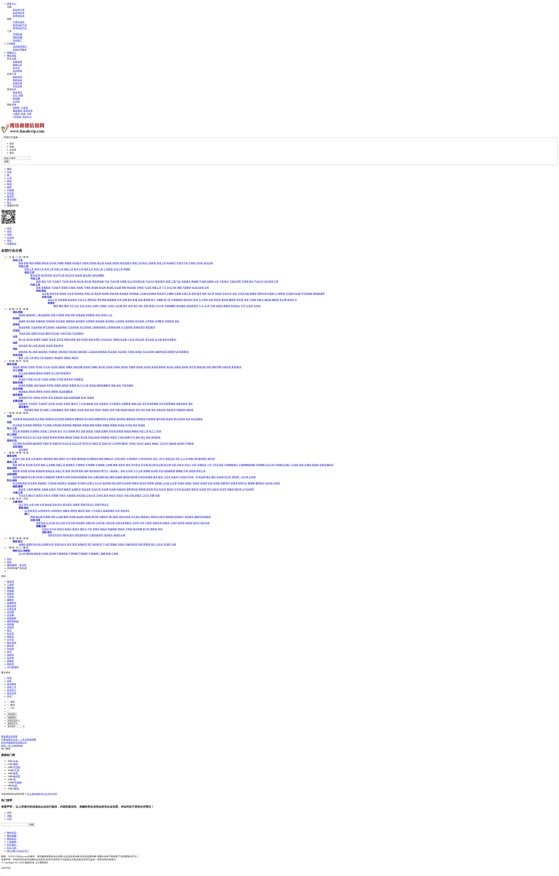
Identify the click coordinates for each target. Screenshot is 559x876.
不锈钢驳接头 (231, 465)
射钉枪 (72, 281)
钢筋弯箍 (216, 367)
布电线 (85, 425)
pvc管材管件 (30, 511)
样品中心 (27, 117)
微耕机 (54, 391)
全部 (9, 678)
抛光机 (45, 263)
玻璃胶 (146, 471)
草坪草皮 (135, 465)
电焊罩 (97, 293)
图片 (12, 705)
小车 (209, 465)
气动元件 (150, 281)
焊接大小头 (106, 315)
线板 (148, 410)
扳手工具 (78, 269)
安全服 (45, 293)
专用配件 (159, 321)
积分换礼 (11, 845)
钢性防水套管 (158, 517)
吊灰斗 (187, 465)
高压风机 (112, 352)
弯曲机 (132, 367)
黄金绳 (202, 477)
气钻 (107, 281)
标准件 (16, 459)
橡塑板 (251, 483)
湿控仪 (196, 523)
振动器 (154, 367)
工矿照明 (17, 443)
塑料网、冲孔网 (240, 477)
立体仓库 (90, 495)
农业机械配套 (66, 391)
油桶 (124, 300)
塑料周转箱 (132, 489)
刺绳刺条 (82, 477)
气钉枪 (65, 281)
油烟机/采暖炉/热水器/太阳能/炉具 (36, 544)
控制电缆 (49, 419)
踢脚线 (179, 471)
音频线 (105, 425)
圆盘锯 (39, 373)
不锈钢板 (100, 465)
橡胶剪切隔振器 (202, 517)
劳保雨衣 (79, 293)
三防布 (167, 477)
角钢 (108, 553)
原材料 (16, 107)
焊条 (67, 315)
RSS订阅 (11, 848)
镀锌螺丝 (181, 306)
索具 (128, 465)
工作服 (142, 293)
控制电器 (17, 437)
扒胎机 (72, 287)
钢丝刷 (124, 410)
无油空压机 (24, 333)
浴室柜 (167, 544)
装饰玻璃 (40, 471)
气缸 (178, 281)
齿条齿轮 (58, 397)
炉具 (119, 300)
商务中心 (11, 3)
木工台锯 (23, 373)
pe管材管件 (56, 511)
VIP (12, 708)
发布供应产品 (20, 25)
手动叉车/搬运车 (27, 495)
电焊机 (22, 315)
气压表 (147, 287)
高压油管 (86, 489)
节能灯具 (47, 443)
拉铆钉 (103, 306)
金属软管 (76, 489)
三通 (173, 281)
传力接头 (135, 517)
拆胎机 (64, 287)
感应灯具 (96, 443)
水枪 (36, 504)
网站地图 (11, 836)
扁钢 (103, 553)
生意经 (16, 101)
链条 (65, 397)
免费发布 (11, 243)
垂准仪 (75, 529)
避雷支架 (170, 459)
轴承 (9, 169)
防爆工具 (60, 465)
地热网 (73, 477)
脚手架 (21, 465)
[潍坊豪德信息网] (23, 134)
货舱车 (138, 495)
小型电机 (149, 321)
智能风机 (102, 352)
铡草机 (39, 391)
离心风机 (33, 352)
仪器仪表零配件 (123, 523)
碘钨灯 (125, 443)
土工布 (184, 459)
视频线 (113, 425)
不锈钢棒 (90, 465)
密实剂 (143, 483)
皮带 (206, 287)
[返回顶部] (1, 873)
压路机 (177, 367)
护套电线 (57, 425)
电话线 (121, 425)
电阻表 (121, 529)
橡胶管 (67, 489)
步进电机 (120, 321)
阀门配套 (113, 517)
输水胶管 (186, 489)
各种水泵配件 (169, 339)
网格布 (135, 483)
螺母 (66, 306)
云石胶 (129, 471)
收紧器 (119, 431)
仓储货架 (71, 495)
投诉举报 (17, 71)
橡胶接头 (145, 517)
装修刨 (47, 373)
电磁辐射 (112, 529)
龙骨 (28, 459)
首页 (9, 228)
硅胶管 (52, 489)
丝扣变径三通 (271, 281)
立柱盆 (159, 544)
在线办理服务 (20, 49)
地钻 (118, 385)
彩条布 (174, 477)
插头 (143, 437)
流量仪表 (90, 523)
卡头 (65, 431)
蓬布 (155, 477)
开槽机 (60, 263)
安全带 (70, 293)
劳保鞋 (62, 293)
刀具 (26, 358)
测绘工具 (68, 269)
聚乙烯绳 (110, 477)
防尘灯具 (77, 443)
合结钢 (44, 553)
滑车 (78, 431)
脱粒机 (32, 391)
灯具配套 (189, 443)
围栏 (213, 477)
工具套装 (108, 269)
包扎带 (210, 293)
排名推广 (17, 40)
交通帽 (170, 293)
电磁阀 (194, 281)
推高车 (39, 495)
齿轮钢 (52, 553)
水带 (42, 504)
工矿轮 (145, 495)
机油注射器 (198, 287)
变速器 (90, 397)
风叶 (143, 410)
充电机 (140, 287)
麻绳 (150, 477)
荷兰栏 (227, 477)
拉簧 (210, 300)
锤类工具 (88, 269)
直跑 (83, 431)
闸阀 (32, 517)
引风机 (131, 352)
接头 (251, 281)
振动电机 (80, 321)
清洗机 (92, 385)
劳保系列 (161, 293)
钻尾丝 (219, 306)
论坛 (15, 95)
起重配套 (126, 404)
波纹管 (121, 465)
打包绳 (182, 477)
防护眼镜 (151, 293)
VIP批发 (17, 117)
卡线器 (97, 431)
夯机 (209, 367)
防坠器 (112, 431)
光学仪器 (70, 523)
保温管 (196, 483)
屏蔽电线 (77, 425)
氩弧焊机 (31, 315)
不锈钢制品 (177, 300)
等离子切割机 (58, 315)
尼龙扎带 (227, 293)
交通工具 (186, 293)
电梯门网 (192, 459)
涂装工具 (60, 471)
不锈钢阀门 (94, 553)
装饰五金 (50, 471)
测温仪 (103, 529)
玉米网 (252, 477)
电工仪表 (37, 437)
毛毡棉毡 (82, 483)
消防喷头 (108, 535)
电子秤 (146, 529)
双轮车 (119, 495)
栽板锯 (32, 373)
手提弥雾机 (127, 385)
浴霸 (140, 544)
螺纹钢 (29, 553)
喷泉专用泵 (94, 339)
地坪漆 (74, 471)
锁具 (9, 187)
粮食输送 (23, 391)
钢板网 (23, 477)
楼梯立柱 (109, 459)
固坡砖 (315, 465)
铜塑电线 (37, 425)
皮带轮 (44, 397)
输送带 (10, 196)
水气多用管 (248, 489)
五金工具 (118, 269)
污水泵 (131, 339)
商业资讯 (17, 92)
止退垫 (249, 306)
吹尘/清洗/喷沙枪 (136, 281)
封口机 (37, 379)
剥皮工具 (143, 431)
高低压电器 (94, 437)
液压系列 (87, 275)
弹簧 (66, 410)
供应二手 (11, 687)
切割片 (98, 410)
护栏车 (47, 495)
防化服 (296, 293)
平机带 (59, 489)
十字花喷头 (96, 511)
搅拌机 (115, 263)
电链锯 (42, 385)
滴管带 (149, 489)
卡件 (71, 306)
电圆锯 (68, 263)
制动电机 (100, 321)
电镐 (26, 263)
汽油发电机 (37, 327)
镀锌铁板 (81, 459)
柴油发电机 (24, 327)
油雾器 (210, 281)
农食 (23, 114)
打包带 (59, 379)
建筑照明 (37, 443)
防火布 (98, 483)
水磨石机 (226, 367)
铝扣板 (31, 471)
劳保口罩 (89, 293)
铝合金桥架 (197, 419)
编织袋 (267, 300)
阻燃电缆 (69, 419)
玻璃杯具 (82, 544)
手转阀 (245, 281)
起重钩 (307, 465)
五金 (9, 172)
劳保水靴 (114, 293)
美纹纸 (218, 293)
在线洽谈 (17, 83)
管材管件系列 (55, 535)
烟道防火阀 (119, 535)
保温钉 (188, 483)
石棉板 (44, 489)
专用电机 (90, 321)
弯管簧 (217, 300)
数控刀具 (39, 358)
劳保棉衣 (124, 293)
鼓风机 (138, 352)
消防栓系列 (68, 535)
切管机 (31, 367)
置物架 (113, 544)
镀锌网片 (202, 459)
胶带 (194, 293)
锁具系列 (188, 300)
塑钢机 (126, 269)
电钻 (31, 263)
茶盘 (74, 544)
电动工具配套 (149, 263)
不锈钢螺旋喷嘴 (247, 465)
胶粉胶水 (62, 483)
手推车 (62, 495)
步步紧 (118, 306)
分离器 (123, 281)
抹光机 (147, 367)
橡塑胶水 (260, 483)
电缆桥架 (104, 437)
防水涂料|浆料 (20, 483)
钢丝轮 (131, 410)
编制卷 (275, 300)
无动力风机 (148, 352)
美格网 (58, 477)
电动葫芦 (23, 404)
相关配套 (156, 437)
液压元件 (70, 275)
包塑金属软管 (327, 465)
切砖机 (117, 367)
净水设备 (149, 339)
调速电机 (70, 321)
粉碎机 (47, 391)
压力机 (172, 287)
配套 (74, 459)
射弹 (130, 306)
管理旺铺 (17, 34)
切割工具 (58, 269)
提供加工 (11, 690)
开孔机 (46, 367)
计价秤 (135, 523)
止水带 (173, 483)
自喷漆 (192, 471)
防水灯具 (67, 443)
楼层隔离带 (319, 293)
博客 (21, 95)
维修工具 (156, 287)
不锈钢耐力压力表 (264, 465)
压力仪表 (50, 523)
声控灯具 (86, 443)
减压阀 (79, 517)
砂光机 (52, 263)
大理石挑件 (120, 459)
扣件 (194, 465)
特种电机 (50, 321)
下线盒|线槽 (124, 437)
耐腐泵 (37, 339)
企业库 (10, 237)
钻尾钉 (96, 306)
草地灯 (132, 443)
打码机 (44, 379)
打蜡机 (192, 263)
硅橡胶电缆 (100, 419)
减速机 (22, 321)
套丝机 (86, 367)
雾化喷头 (67, 504)
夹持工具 (49, 269)
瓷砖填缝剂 (95, 471)
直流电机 (110, 321)
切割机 (85, 263)
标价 (12, 702)
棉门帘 (167, 300)
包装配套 (78, 379)
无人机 (22, 553)
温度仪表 (40, 523)
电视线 (98, 425)
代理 (29, 114)
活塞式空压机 (38, 333)
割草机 (22, 385)
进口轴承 (44, 410)
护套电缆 (150, 419)
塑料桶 (142, 489)
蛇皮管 (162, 489)
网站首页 (11, 832)
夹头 (60, 431)
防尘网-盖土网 (148, 465)
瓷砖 (9, 181)
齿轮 (177, 321)
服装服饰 (17, 110)
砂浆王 (90, 483)
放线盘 (89, 431)
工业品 (24, 107)
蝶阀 (65, 517)
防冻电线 (27, 425)
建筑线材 (48, 459)
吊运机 (59, 404)
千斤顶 (165, 287)
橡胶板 (37, 489)
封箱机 (52, 379)
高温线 (141, 425)
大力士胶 (138, 471)
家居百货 (28, 110)
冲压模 (80, 410)
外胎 (126, 495)
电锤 (21, 263)
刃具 (31, 358)
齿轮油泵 (139, 339)
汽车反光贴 (243, 293)
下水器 (105, 544)
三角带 (29, 489)
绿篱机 (57, 385)
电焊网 (16, 477)
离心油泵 (33, 345)
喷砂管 (238, 489)
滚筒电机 (130, 321)
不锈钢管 (80, 465)
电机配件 (58, 358)
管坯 (209, 489)
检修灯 (155, 443)
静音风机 (23, 352)
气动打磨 (114, 281)
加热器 (188, 523)
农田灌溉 (62, 300)
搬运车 (74, 404)
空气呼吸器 (307, 293)
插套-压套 (136, 404)
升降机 (66, 404)
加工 (9, 202)
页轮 (138, 410)
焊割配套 (90, 315)
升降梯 (54, 495)
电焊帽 (105, 293)
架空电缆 (59, 419)
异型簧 (239, 300)
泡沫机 (199, 263)
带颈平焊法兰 (87, 504)
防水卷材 (32, 483)
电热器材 (80, 523)
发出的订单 (18, 10)
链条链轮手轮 (26, 397)
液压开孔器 (59, 275)
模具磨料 (29, 410)
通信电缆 (121, 419)
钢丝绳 (89, 404)
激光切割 (11, 199)
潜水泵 (29, 339)
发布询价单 (18, 13)
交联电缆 (17, 419)
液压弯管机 (46, 275)
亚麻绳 (118, 477)
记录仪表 (100, 523)
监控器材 (23, 449)
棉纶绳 (133, 477)
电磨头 (105, 410)
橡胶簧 (232, 300)
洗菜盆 (121, 544)
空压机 (10, 193)
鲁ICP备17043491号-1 (18, 851)
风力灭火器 (83, 385)
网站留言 (11, 839)
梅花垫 (75, 358)
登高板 (43, 431)
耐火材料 (117, 483)
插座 (148, 437)
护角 (185, 471)
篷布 (130, 300)
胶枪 (81, 471)
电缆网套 (25, 431)
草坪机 (50, 385)
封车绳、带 (192, 477)
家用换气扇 (173, 352)
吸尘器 (100, 263)
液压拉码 (208, 263)
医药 (17, 788)
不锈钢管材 (62, 553)
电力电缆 (39, 419)
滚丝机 (16, 367)
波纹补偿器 (124, 517)
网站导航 (11, 55)
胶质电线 (67, 425)
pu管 (216, 281)
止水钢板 (50, 465)
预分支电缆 (179, 419)
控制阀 (87, 517)
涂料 (86, 471)
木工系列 (56, 373)
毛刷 (117, 410)
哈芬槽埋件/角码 (95, 459)
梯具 (15, 465)
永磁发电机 (61, 327)
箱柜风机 (82, 352)
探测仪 (96, 529)
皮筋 (234, 293)
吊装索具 (103, 404)
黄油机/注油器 (114, 287)
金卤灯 (147, 443)
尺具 (89, 529)
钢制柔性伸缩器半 (174, 517)
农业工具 (52, 300)
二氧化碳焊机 (43, 315)
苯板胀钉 (42, 483)
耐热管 (195, 489)
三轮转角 (52, 431)
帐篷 (135, 300)
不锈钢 (10, 190)
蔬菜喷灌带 (109, 511)
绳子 (153, 300)
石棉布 (180, 483)
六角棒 (108, 465)
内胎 (131, 495)
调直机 (61, 367)
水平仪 (52, 529)
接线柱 (67, 358)
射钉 (125, 306)
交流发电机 (73, 327)
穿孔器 (16, 431)
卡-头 (201, 306)
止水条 (165, 483)
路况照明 (27, 443)
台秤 (142, 523)
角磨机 (37, 263)
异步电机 (31, 321)
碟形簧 (224, 300)
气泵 (49, 281)
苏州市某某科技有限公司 (14, 742)
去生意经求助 (50, 794)
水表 (31, 504)
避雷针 (62, 459)
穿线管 (113, 437)
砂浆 (210, 483)
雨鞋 (204, 293)
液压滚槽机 (98, 275)
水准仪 (45, 529)
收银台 (260, 300)
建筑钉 (39, 459)
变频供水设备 (120, 339)
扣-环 (207, 306)
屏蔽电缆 (79, 419)
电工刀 (152, 431)
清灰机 (109, 367)
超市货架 (81, 495)
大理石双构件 (146, 459)
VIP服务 (11, 43)
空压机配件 (78, 333)
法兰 (21, 504)
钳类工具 (29, 269)
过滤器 (295, 465)
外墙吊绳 (142, 477)
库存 (9, 696)
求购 (9, 816)
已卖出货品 (18, 22)
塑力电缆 (89, 419)
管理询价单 (18, 16)
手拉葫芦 (33, 404)
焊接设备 (80, 315)
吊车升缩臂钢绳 (150, 404)
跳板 (43, 465)
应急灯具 (106, 443)
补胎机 (79, 287)
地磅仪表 (157, 523)
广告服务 (11, 842)
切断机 (69, 367)
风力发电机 (85, 327)
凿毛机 (101, 367)
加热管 (181, 523)
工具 (9, 178)
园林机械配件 (104, 385)
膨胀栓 (226, 306)
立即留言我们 (20, 46)
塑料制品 (92, 300)
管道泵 (52, 339)
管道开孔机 (182, 263)
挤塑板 (150, 483)
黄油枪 (94, 287)
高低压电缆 (28, 419)
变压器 (83, 437)
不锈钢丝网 (49, 477)
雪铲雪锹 (102, 300)
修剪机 (65, 385)
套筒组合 (235, 306)
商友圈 (16, 98)
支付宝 (16, 68)
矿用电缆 (111, 419)
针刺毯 (276, 483)
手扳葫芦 (43, 404)
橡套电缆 (131, 419)
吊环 (177, 459)
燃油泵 (41, 345)
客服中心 (11, 52)
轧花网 (66, 477)
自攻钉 (88, 306)
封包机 (22, 379)
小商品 (16, 114)
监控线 (128, 425)
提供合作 (11, 693)
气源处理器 (235, 281)
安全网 (29, 465)
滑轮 (190, 404)
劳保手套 (54, 293)
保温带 (203, 483)
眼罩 (199, 293)
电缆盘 (46, 437)
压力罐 (158, 339)
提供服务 (11, 684)
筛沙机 (170, 367)
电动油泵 (131, 287)
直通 (168, 281)
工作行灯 (164, 443)
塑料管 (73, 511)
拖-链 (83, 397)
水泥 (33, 459)
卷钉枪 (80, 281)
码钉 (141, 306)
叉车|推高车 (115, 404)
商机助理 (17, 77)
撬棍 (179, 287)
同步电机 (139, 321)
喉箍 (115, 465)
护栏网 (39, 477)
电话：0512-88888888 (12, 745)
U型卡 (161, 459)
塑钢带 (253, 293)
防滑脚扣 (35, 431)
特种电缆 (141, 419)
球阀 (53, 517)
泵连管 (223, 489)
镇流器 (180, 443)
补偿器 (202, 489)
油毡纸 (268, 483)
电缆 (9, 184)
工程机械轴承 (56, 410)
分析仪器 (110, 523)
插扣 (301, 465)
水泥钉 (111, 306)
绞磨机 (104, 431)
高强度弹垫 (192, 306)
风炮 (38, 281)
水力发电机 (127, 327)
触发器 (172, 443)
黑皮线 (169, 419)
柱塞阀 (46, 517)
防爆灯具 (57, 443)
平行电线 (47, 425)
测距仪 (83, 529)
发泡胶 (23, 471)
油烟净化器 (161, 352)
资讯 (9, 240)
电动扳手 (77, 263)
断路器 (68, 437)
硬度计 (152, 306)
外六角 (160, 306)
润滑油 (36, 397)
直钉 (135, 306)
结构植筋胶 (169, 471)
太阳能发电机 (99, 327)
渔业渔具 (72, 300)
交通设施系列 (96, 535)
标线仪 (68, 529)
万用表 (128, 529)
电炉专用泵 (82, 339)
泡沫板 (216, 483)
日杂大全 (82, 300)
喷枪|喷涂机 (98, 281)
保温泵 (49, 345)
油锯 (36, 385)
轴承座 (189, 410)
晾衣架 (133, 544)
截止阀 (39, 517)
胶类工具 (201, 471)
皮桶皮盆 (202, 465)
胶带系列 (68, 379)
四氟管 (230, 489)
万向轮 (99, 495)
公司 (9, 819)
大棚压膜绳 (99, 477)
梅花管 (81, 511)
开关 (132, 437)
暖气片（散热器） (110, 471)
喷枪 (124, 287)
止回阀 (59, 517)
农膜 (140, 300)
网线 (92, 425)
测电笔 (153, 529)
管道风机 (72, 352)
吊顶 (160, 471)
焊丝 (97, 315)
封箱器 (270, 293)
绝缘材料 (181, 410)
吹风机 (108, 263)
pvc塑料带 (280, 293)
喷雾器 (72, 385)
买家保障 (17, 62)
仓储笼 (252, 300)
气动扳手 (56, 281)
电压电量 (137, 529)
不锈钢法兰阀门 (283, 465)
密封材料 (107, 483)
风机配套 (184, 352)
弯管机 (39, 367)
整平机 (192, 367)
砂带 (112, 410)
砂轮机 (93, 263)
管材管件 (125, 511)
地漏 (127, 544)
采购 (9, 234)
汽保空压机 (66, 333)
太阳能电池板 (114, 327)
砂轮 (92, 410)
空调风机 (53, 352)
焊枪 (72, 315)
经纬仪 (60, 529)
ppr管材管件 (44, 511)
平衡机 (87, 287)
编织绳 (126, 477)
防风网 (220, 477)
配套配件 (70, 465)
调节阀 (94, 517)
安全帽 (289, 293)
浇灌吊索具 (181, 404)
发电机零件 (139, 327)
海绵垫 (290, 300)
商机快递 (17, 80)
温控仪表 (205, 523)
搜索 (6, 161)
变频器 (76, 437)
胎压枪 (102, 287)
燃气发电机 (49, 327)
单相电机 (169, 321)
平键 (212, 306)
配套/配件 (160, 281)
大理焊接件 (132, 459)
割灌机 (29, 385)
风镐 (43, 281)
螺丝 (61, 306)
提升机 (51, 404)
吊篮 (96, 404)
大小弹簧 (203, 300)
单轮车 (112, 495)
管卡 (68, 459)
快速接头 (186, 281)
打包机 (29, 379)
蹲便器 (146, 544)
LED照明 (116, 443)
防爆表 (165, 523)
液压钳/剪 (35, 275)
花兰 (77, 306)
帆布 (160, 477)
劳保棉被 (134, 293)
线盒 (153, 410)
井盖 (22, 459)
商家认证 (17, 65)
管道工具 (161, 263)
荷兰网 (31, 477)
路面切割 (201, 367)
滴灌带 (76, 504)
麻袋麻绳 (111, 300)
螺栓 (56, 306)
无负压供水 (106, 339)
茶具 (69, 544)
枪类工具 (136, 263)
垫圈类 (72, 410)
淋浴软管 (97, 544)
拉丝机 (54, 367)
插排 (138, 437)
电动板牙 (171, 263)
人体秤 (173, 523)
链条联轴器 (74, 397)
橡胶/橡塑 (12, 565)
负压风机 (122, 352)
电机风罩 (161, 410)
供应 (9, 231)
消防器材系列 (82, 535)
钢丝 (56, 459)
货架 (246, 300)
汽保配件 (187, 287)
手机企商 (17, 86)
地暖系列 (225, 483)
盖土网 (283, 300)
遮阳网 (146, 300)
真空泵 (59, 339)
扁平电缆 (160, 419)
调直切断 (78, 367)
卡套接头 (224, 281)
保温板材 (72, 483)
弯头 (26, 504)
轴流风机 (43, 352)
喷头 (156, 489)
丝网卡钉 (242, 483)
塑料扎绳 (262, 293)
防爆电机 (40, 321)
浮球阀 (72, 517)
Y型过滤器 (217, 465)
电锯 (113, 385)
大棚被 (159, 300)
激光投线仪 (126, 263)
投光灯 (140, 443)
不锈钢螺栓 (170, 306)
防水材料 (126, 483)
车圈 (152, 495)
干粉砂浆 (52, 483)
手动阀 (202, 281)
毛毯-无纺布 (177, 465)
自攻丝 (257, 306)
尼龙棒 (112, 489)
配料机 (162, 367)
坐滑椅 (71, 431)
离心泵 (22, 339)
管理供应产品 (20, 28)
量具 (21, 358)
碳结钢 (37, 553)
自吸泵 (44, 339)
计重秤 (148, 523)
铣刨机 (185, 367)
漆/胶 (67, 471)
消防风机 (63, 352)
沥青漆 (233, 483)
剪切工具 (39, 269)
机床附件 (49, 358)
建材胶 (16, 471)
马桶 (173, 544)
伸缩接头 (189, 517)
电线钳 (127, 431)
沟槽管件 (103, 517)
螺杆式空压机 (52, 333)
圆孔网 (211, 459)
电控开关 (27, 437)
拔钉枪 (87, 281)
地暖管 (66, 511)
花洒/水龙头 (60, 544)
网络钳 (135, 431)
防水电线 (17, 425)
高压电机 (60, 321)
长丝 (82, 306)
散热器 (48, 504)
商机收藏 (17, 37)
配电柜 (61, 437)
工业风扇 (92, 352)
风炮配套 (46, 287)
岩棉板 (158, 483)
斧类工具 (98, 269)
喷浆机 (139, 367)
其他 (195, 300)
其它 (155, 459)
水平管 (177, 489)
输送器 (78, 275)
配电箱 (53, 437)
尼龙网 (104, 489)
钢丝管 (170, 489)
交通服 (177, 293)
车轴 (157, 495)
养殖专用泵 (70, 339)
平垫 (243, 306)
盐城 (14, 785)
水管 (117, 511)
